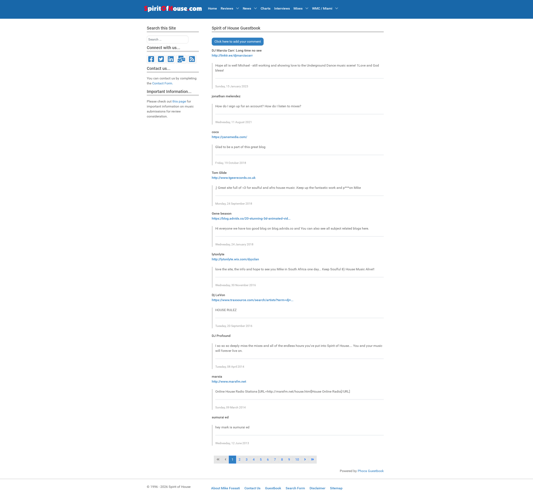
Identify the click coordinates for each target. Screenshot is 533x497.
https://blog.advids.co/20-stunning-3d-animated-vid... (251, 218)
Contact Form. (162, 83)
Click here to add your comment (237, 41)
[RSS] (191, 59)
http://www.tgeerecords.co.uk (233, 178)
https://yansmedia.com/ (229, 137)
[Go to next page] (305, 460)
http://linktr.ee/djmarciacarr (232, 55)
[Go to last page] (312, 460)
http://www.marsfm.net (229, 381)
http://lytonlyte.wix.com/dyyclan (235, 259)
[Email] (181, 59)
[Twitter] (161, 59)
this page (179, 101)
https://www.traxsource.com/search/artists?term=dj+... (252, 300)
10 (297, 459)
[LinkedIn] (170, 59)
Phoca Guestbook (371, 471)
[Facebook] (151, 59)
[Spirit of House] (173, 10)
